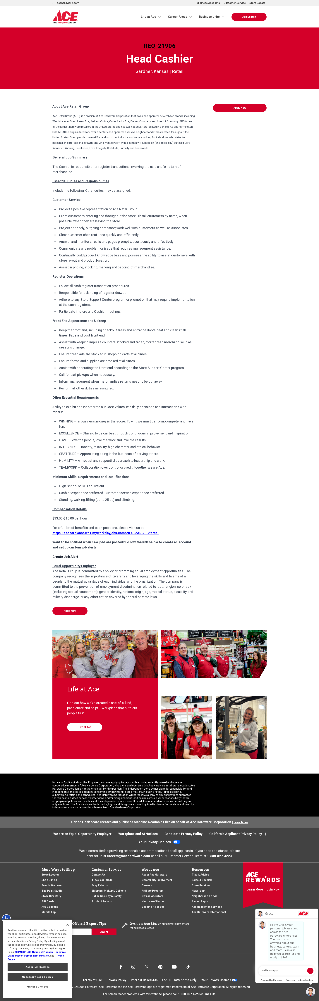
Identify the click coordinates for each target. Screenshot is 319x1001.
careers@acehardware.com (128, 856)
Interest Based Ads (144, 980)
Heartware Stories (153, 901)
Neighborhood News (204, 896)
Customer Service (235, 2)
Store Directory (51, 896)
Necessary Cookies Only (37, 977)
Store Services (201, 885)
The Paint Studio (52, 890)
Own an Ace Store (153, 896)
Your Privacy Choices (155, 842)
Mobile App (49, 912)
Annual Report (200, 901)
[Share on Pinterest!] (160, 966)
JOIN (104, 932)
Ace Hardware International (209, 912)
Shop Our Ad (49, 880)
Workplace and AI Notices (138, 834)
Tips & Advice (200, 874)
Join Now (273, 889)
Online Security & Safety (106, 896)
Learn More (241, 822)
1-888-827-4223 (219, 856)
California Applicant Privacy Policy (235, 834)
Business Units (209, 16)
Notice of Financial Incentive (49, 952)
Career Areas (177, 16)
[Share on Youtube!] (174, 966)
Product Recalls (102, 901)
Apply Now (70, 610)
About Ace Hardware (154, 874)
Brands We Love (52, 885)
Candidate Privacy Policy (183, 834)
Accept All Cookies (37, 967)
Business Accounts (208, 2)
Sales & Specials (202, 880)
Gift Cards (48, 901)
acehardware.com (68, 2)
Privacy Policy (116, 980)
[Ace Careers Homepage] (88, 17)
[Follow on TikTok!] (188, 965)
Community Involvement (157, 880)
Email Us (209, 994)
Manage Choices (37, 986)
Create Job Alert (65, 557)
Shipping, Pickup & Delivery (109, 890)
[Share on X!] (147, 965)
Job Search (249, 16)
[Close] (68, 925)
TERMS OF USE (23, 952)
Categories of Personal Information (28, 955)
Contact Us (99, 874)
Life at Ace (148, 16)
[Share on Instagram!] (133, 966)
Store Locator (258, 2)
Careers (147, 885)
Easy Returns (100, 885)
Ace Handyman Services (207, 906)
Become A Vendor (153, 906)
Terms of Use (92, 980)
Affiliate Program (153, 890)
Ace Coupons (50, 906)
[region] (37, 958)
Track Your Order (103, 880)
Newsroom (198, 890)
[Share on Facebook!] (120, 966)
